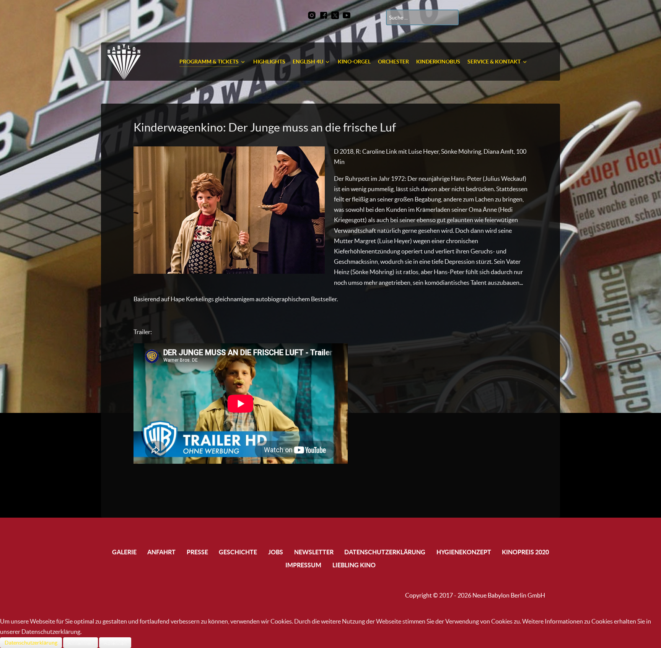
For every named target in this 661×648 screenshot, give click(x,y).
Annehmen (80, 643)
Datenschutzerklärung (31, 643)
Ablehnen (115, 643)
